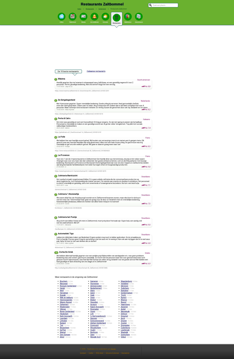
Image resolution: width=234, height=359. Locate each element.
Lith (92, 314)
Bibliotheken (127, 22)
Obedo (113, 349)
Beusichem (64, 328)
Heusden (94, 302)
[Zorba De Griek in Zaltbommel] (144, 264)
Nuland (63, 323)
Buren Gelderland (67, 311)
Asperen (124, 307)
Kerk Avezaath (66, 316)
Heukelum (64, 314)
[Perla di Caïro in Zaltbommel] (144, 128)
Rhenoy (124, 300)
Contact (83, 353)
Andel (123, 309)
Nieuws (83, 22)
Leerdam (63, 318)
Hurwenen (94, 283)
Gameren (94, 281)
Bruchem (63, 281)
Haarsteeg (125, 304)
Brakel (93, 300)
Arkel (62, 337)
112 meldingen (94, 22)
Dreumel (124, 316)
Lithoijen (63, 321)
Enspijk (63, 295)
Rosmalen (94, 309)
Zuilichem (125, 288)
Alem (92, 290)
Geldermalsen (126, 293)
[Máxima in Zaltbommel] (144, 86)
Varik (92, 295)
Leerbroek (125, 330)
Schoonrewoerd (97, 321)
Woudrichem (95, 328)
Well (62, 290)
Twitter (90, 353)
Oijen (92, 334)
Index (79, 9)
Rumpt (124, 297)
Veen (92, 297)
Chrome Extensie (112, 353)
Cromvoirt (94, 325)
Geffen (63, 330)
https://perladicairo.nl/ (62, 132)
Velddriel (124, 283)
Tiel (61, 325)
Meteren (124, 286)
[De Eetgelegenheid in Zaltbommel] (144, 109)
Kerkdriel (124, 290)
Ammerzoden (96, 286)
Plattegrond (72, 22)
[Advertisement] (117, 46)
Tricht (123, 295)
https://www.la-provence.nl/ (64, 171)
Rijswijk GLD (95, 337)
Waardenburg (126, 281)
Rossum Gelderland (68, 286)
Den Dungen (65, 334)
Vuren (92, 311)
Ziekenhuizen (139, 22)
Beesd (123, 302)
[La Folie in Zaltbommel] (144, 146)
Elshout (124, 314)
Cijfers (61, 22)
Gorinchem (125, 334)
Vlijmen (63, 309)
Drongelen (125, 325)
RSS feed (99, 353)
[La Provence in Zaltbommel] (144, 167)
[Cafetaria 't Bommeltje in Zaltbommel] (144, 204)
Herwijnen (64, 293)
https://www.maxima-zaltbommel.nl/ (67, 91)
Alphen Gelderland (98, 323)
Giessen (93, 318)
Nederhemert (96, 288)
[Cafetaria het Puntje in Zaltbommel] (144, 225)
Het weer (105, 22)
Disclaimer (125, 353)
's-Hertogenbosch (98, 316)
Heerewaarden (66, 300)
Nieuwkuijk (125, 311)
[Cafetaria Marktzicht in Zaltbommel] (144, 185)
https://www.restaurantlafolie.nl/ (66, 151)
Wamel (63, 332)
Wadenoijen (65, 307)
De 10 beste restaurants (68, 71)
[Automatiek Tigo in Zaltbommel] (144, 243)
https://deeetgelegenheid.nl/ (64, 114)
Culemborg (125, 328)
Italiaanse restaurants (96, 71)
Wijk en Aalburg (66, 297)
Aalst (92, 293)
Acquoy (93, 304)
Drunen (124, 321)
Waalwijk (124, 332)
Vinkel (123, 337)
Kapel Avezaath (97, 307)
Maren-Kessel (66, 302)
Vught (92, 330)
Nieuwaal (64, 283)
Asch (123, 318)
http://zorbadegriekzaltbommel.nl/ (66, 268)
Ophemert (64, 304)
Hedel (62, 288)
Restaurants (117, 23)
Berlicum (94, 332)
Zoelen (124, 323)
